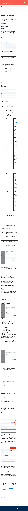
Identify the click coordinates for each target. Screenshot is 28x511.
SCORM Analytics (14, 484)
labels (2, 369)
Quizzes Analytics (3, 484)
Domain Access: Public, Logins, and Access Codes (7, 498)
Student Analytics (12, 33)
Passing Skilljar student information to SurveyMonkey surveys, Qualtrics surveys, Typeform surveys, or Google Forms (8, 501)
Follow (15, 17)
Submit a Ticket (12, 508)
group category (9, 393)
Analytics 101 (12, 295)
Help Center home (8, 508)
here (10, 369)
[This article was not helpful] (12, 488)
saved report (5, 337)
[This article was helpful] (10, 488)
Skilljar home (3, 508)
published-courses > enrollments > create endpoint (15, 122)
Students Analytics (3, 494)
